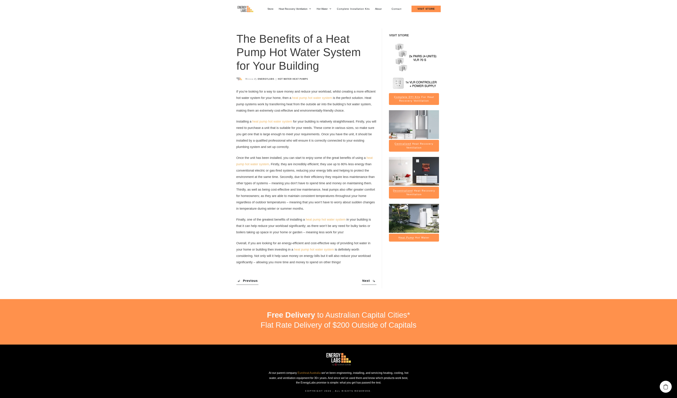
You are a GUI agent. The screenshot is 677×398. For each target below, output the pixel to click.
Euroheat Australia (309, 372)
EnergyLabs (266, 79)
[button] (666, 387)
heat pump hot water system (312, 98)
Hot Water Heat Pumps (293, 79)
